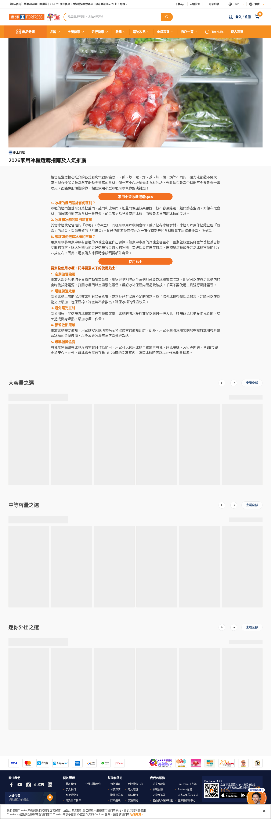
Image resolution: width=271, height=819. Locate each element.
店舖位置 (195, 4)
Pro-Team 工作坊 (187, 784)
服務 (118, 32)
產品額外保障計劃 (163, 800)
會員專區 (163, 32)
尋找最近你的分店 (18, 799)
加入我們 (71, 789)
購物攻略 (139, 32)
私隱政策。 (137, 814)
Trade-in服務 (185, 789)
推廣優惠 (74, 32)
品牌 (53, 32)
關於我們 (71, 784)
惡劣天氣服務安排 (188, 795)
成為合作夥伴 (73, 800)
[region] (135, 811)
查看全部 (252, 383)
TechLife (218, 32)
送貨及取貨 (159, 784)
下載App (180, 4)
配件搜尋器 (116, 795)
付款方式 (115, 789)
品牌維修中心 (135, 784)
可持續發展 (72, 795)
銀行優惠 (97, 32)
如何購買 (115, 784)
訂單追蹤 (214, 4)
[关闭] (264, 811)
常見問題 (133, 789)
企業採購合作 (93, 784)
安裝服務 (158, 789)
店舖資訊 (133, 800)
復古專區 (237, 32)
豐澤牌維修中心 (186, 800)
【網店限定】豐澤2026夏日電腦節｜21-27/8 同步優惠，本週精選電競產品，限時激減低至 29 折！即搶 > (67, 4)
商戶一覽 (187, 32)
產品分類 (28, 32)
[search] (167, 17)
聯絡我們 (133, 795)
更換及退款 (159, 795)
